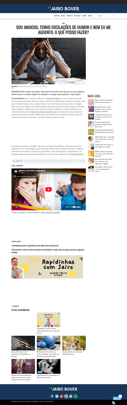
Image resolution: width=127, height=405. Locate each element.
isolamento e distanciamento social (43, 112)
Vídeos (63, 16)
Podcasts (70, 16)
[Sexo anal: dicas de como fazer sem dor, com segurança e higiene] (91, 161)
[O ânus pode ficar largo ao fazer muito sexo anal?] (91, 146)
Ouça (63, 23)
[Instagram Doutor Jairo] (70, 396)
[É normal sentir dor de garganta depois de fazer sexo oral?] (91, 124)
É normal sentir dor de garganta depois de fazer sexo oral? (103, 124)
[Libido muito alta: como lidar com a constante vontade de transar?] (91, 139)
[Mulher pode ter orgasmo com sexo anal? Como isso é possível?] (91, 153)
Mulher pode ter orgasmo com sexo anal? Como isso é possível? (104, 154)
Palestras (77, 16)
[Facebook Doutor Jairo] (52, 396)
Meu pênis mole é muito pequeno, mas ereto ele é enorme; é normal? (103, 109)
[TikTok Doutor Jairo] (66, 396)
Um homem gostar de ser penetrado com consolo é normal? (103, 117)
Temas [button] (90, 16)
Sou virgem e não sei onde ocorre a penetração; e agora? (103, 169)
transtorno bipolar (53, 98)
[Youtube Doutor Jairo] (61, 396)
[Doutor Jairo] (63, 8)
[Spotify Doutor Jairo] (75, 396)
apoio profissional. (76, 154)
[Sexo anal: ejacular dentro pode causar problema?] (91, 102)
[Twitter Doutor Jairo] (56, 396)
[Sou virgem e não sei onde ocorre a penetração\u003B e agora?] (91, 169)
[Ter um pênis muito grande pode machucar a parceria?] (91, 132)
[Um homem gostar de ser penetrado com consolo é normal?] (91, 116)
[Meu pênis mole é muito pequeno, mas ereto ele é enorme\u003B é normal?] (91, 109)
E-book (84, 16)
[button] (117, 397)
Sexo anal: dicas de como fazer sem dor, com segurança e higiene (103, 161)
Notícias (57, 16)
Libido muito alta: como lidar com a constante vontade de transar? (104, 139)
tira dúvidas (15, 306)
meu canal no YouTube (50, 212)
